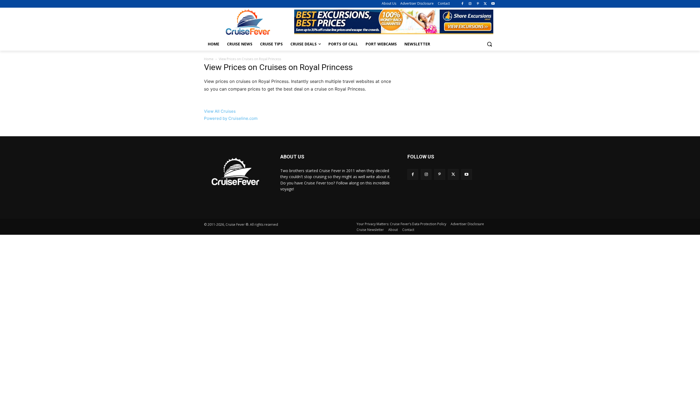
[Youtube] (493, 4)
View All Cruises (220, 111)
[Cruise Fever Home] (247, 22)
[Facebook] (462, 4)
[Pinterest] (478, 4)
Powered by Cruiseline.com (231, 118)
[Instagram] (470, 4)
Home (209, 59)
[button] (489, 44)
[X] (485, 4)
